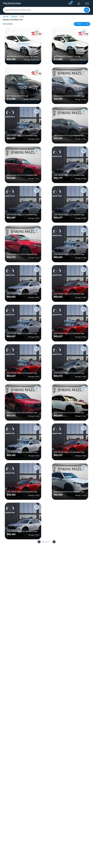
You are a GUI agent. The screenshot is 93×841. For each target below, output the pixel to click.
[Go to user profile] (79, 3)
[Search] (86, 9)
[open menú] (87, 3)
